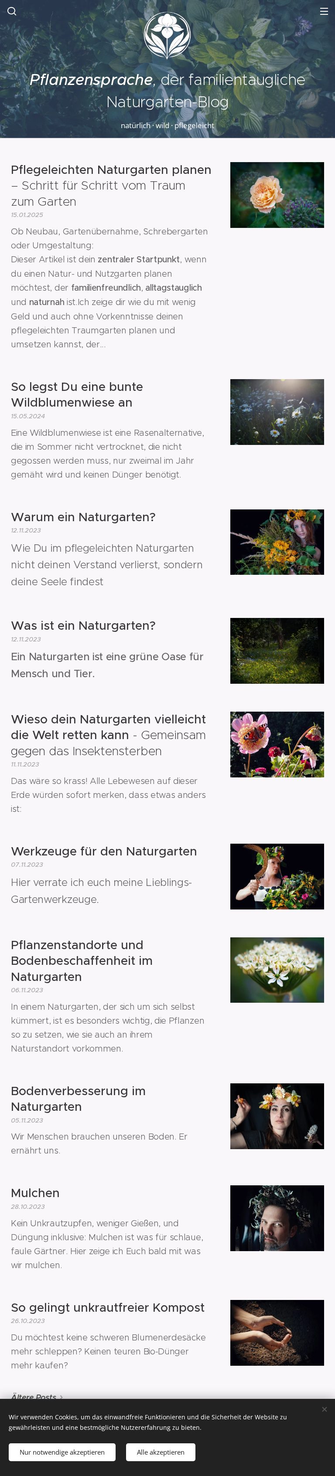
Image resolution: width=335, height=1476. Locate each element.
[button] (11, 11)
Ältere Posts (33, 1397)
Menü (324, 11)
